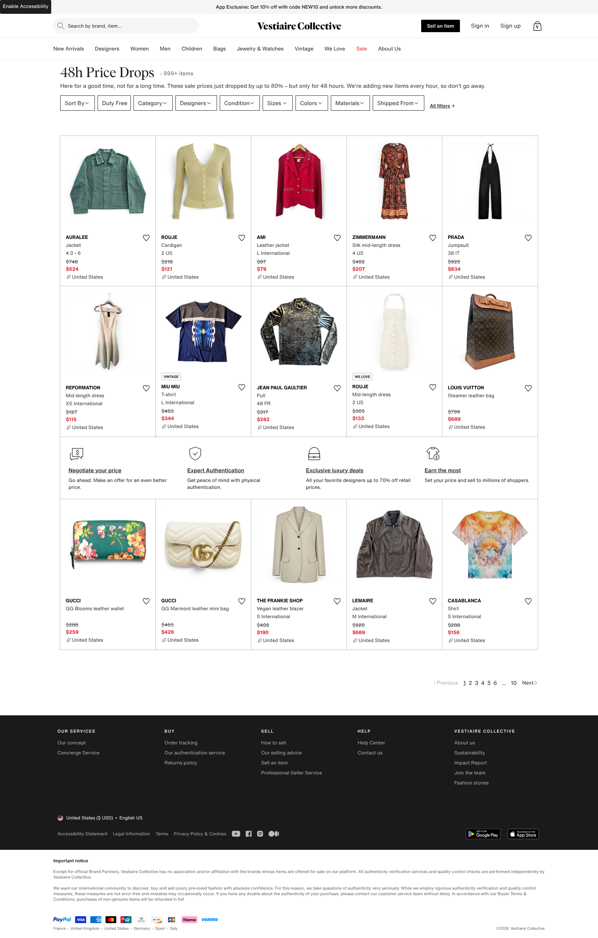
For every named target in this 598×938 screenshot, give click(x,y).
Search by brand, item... (95, 25)
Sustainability (469, 752)
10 (514, 683)
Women (139, 49)
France (59, 928)
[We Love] (351, 49)
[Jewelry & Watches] (289, 49)
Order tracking (181, 742)
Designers (107, 49)
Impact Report (470, 763)
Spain (160, 928)
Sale (361, 49)
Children (192, 49)
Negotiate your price (95, 470)
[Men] (176, 49)
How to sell (273, 742)
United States (117, 928)
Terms (161, 833)
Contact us (370, 752)
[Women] (154, 49)
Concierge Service (78, 752)
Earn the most (443, 470)
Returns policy (180, 763)
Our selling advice (281, 752)
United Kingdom (85, 928)
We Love (335, 49)
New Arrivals (68, 49)
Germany (142, 928)
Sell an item (440, 25)
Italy (174, 928)
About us (464, 742)
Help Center (371, 742)
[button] (537, 26)
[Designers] (125, 49)
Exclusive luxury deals (334, 470)
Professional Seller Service (291, 773)
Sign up (510, 25)
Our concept (71, 742)
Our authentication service (194, 752)
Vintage (304, 49)
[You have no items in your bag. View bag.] (537, 26)
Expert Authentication (215, 470)
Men (165, 49)
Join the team (470, 773)
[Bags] (231, 49)
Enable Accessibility (25, 6)
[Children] (207, 49)
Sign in (480, 25)
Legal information (131, 833)
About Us (389, 49)
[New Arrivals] (89, 49)
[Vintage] (319, 49)
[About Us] (406, 49)
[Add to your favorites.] (146, 238)
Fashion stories (471, 783)
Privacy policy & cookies (200, 833)
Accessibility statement (82, 833)
